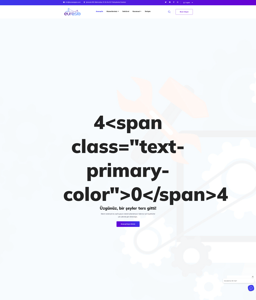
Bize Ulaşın (184, 12)
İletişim (147, 11)
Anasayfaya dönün (128, 224)
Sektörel (125, 11)
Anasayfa (99, 11)
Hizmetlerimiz (111, 11)
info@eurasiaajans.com (73, 2)
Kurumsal (136, 11)
